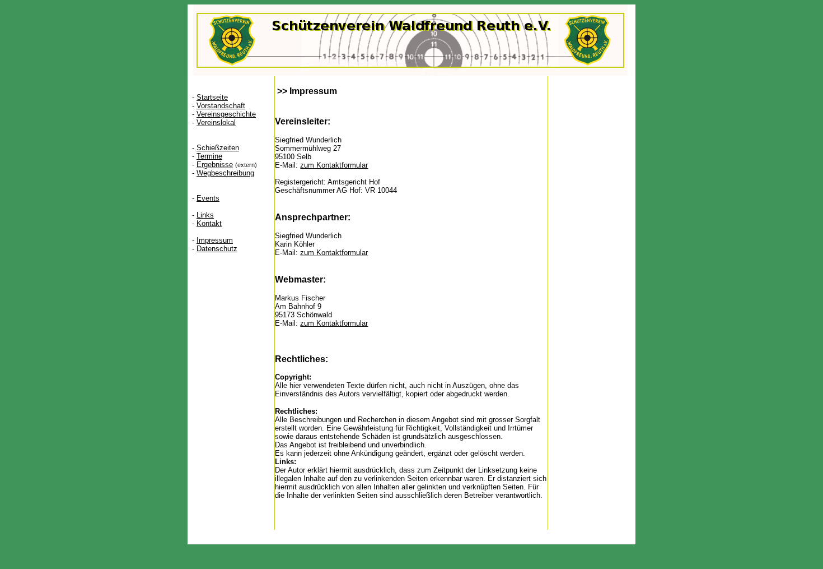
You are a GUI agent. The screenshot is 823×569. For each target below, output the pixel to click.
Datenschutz (217, 248)
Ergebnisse (215, 164)
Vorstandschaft (221, 105)
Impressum (215, 240)
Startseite (212, 97)
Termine (209, 156)
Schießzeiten (218, 148)
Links (205, 215)
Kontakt (209, 223)
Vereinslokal (216, 122)
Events (208, 198)
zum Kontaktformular (334, 165)
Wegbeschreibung (225, 173)
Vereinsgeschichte (226, 114)
